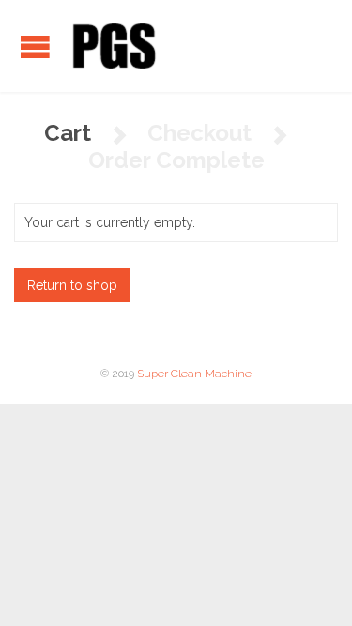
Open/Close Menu (35, 46)
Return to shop (72, 285)
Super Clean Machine (194, 373)
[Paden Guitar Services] (113, 46)
